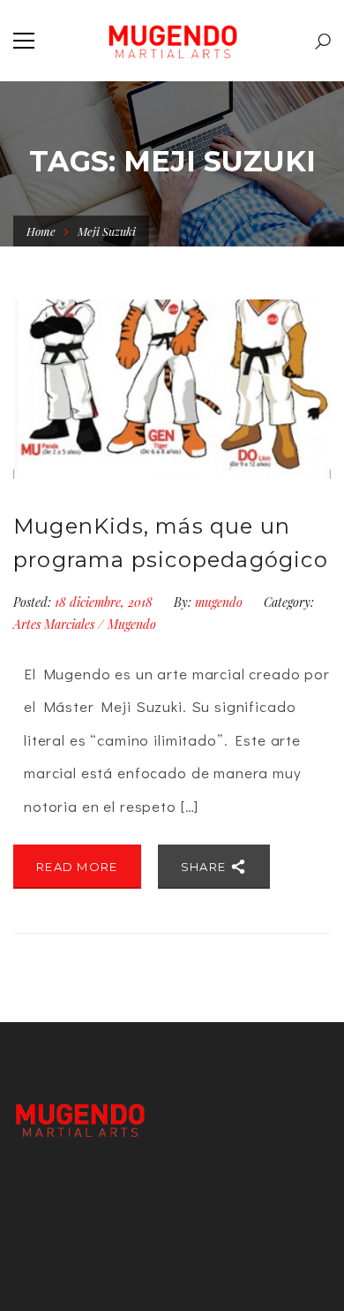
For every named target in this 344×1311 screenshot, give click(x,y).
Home (41, 231)
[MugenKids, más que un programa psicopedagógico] (172, 389)
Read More (77, 867)
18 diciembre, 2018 (105, 602)
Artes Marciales (53, 624)
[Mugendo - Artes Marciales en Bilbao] (172, 41)
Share (205, 867)
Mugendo (132, 624)
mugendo (219, 602)
